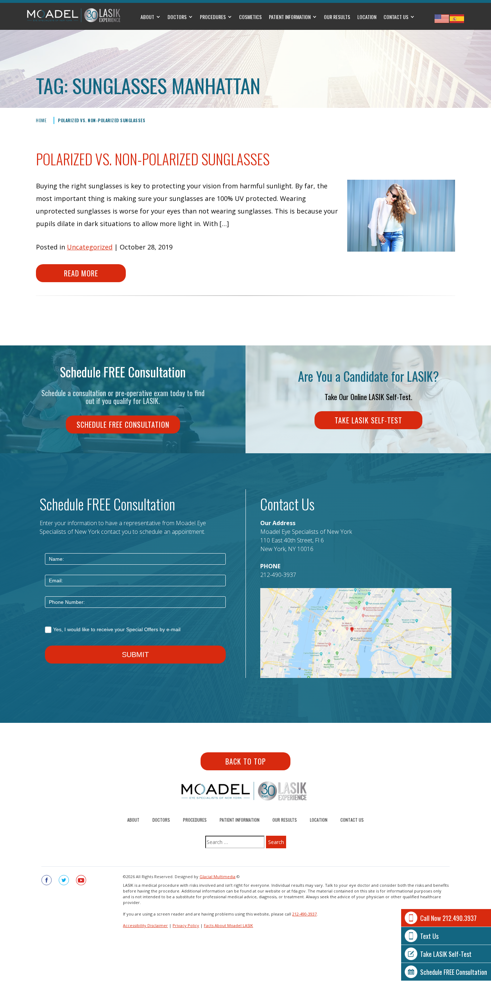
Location (366, 16)
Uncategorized (90, 247)
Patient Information (290, 16)
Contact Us (396, 16)
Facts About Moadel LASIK (228, 925)
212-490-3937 (278, 575)
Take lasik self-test (368, 420)
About (147, 16)
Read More (81, 273)
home (41, 120)
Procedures (213, 16)
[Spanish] (457, 18)
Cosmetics (250, 16)
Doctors (177, 16)
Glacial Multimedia (217, 876)
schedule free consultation (123, 424)
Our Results (337, 16)
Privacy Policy (186, 925)
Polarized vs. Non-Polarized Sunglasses (101, 120)
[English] (442, 18)
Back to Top (245, 761)
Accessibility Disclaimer (145, 925)
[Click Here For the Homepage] (74, 15)
